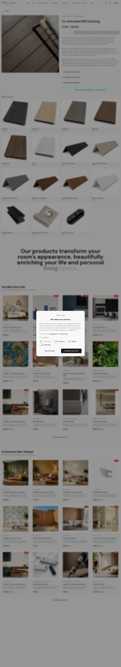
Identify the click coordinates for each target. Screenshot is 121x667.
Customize (45, 337)
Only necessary (49, 351)
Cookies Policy (53, 334)
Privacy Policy (64, 334)
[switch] (41, 341)
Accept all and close (71, 351)
